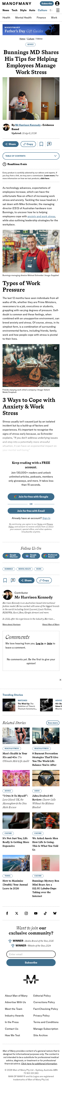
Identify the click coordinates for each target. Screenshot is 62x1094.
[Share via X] (55, 102)
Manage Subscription (45, 1028)
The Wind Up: (26, 707)
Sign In (46, 518)
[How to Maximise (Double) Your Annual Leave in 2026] (16, 863)
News (6, 10)
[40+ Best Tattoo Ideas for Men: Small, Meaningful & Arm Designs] (46, 705)
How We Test (12, 1035)
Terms (39, 524)
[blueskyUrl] (54, 913)
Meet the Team (13, 1008)
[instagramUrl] (26, 913)
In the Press (12, 1022)
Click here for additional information (39, 1063)
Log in (39, 643)
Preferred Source (52, 556)
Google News (33, 556)
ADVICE (30, 44)
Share (12, 144)
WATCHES (22, 700)
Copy (30, 144)
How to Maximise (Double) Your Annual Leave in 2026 (15, 884)
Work (54, 17)
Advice (39, 38)
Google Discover (14, 556)
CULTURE (8, 833)
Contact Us (11, 1028)
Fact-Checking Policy (45, 1008)
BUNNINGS (9, 569)
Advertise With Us (15, 1002)
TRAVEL (7, 876)
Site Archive (40, 1035)
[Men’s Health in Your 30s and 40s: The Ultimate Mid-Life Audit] (16, 736)
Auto (32, 10)
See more (53, 722)
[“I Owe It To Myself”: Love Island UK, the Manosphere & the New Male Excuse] (16, 778)
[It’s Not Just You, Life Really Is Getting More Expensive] (16, 820)
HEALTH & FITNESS (12, 748)
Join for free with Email (31, 510)
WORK (38, 569)
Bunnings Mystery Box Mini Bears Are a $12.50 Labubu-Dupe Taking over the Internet (45, 888)
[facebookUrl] (7, 913)
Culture (42, 10)
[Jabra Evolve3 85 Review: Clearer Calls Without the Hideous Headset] (45, 778)
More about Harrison (12, 624)
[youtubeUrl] (35, 913)
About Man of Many (50, 624)
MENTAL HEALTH (24, 569)
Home (22, 38)
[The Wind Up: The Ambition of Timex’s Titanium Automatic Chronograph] (9, 705)
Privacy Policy (41, 1015)
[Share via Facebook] (55, 95)
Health (6, 17)
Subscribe (46, 3)
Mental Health (23, 17)
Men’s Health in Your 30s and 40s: (16, 757)
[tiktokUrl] (45, 913)
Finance (41, 17)
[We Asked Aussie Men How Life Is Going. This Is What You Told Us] (45, 820)
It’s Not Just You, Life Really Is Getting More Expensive (16, 842)
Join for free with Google (33, 496)
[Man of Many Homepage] (17, 3)
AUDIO (37, 791)
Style (23, 10)
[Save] (41, 144)
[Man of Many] (31, 979)
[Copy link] (55, 116)
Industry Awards (14, 1015)
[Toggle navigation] (58, 10)
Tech (14, 10)
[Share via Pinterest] (55, 109)
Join (49, 643)
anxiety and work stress (41, 216)
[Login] (57, 3)
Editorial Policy (42, 995)
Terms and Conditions (46, 1022)
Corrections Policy (44, 1002)
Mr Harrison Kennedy (28, 125)
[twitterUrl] (16, 913)
